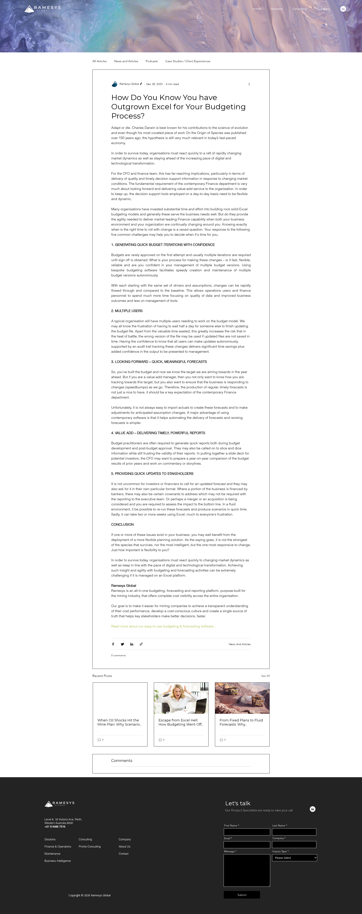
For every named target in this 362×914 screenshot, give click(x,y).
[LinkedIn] (131, 644)
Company (323, 9)
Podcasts (152, 61)
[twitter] (122, 644)
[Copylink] (141, 644)
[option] (120, 714)
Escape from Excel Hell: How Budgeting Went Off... (181, 722)
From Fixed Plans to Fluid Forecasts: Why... (241, 722)
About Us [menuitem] (124, 846)
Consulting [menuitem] (85, 839)
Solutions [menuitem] (50, 839)
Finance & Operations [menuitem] (57, 846)
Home (257, 9)
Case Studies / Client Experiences (187, 61)
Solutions (277, 9)
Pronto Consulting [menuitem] (90, 846)
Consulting (300, 9)
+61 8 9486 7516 (54, 826)
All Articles (99, 61)
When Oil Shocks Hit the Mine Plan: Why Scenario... (119, 722)
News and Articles (126, 61)
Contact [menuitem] (123, 853)
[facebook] (113, 644)
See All (265, 676)
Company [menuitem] (125, 839)
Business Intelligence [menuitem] (57, 861)
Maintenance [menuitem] (52, 853)
